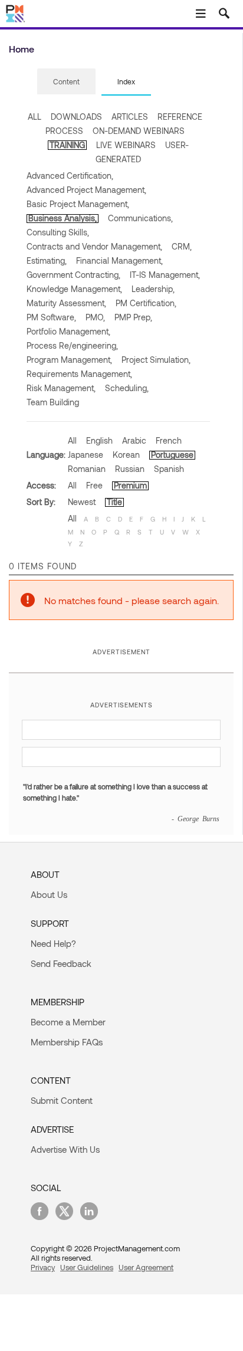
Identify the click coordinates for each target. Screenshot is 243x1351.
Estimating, (47, 260)
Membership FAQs (67, 1042)
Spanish (169, 469)
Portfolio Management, (68, 331)
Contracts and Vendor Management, (94, 246)
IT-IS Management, (165, 275)
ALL (34, 117)
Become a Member (68, 1021)
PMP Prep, (133, 317)
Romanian (87, 469)
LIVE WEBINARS (126, 145)
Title (114, 502)
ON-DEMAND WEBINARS (139, 131)
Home (21, 48)
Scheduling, (127, 388)
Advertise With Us (65, 1149)
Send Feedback (61, 963)
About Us (49, 894)
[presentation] (66, 81)
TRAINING (67, 145)
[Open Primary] (200, 13)
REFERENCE (179, 117)
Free (94, 485)
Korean (126, 455)
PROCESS (64, 131)
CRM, (182, 246)
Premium (130, 485)
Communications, (140, 218)
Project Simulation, (156, 360)
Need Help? (53, 943)
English (99, 440)
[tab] (66, 82)
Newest (82, 502)
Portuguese (172, 455)
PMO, (95, 317)
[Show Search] (224, 13)
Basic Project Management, (78, 204)
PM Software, (51, 317)
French (169, 440)
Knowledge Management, (74, 289)
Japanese (85, 455)
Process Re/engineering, (72, 345)
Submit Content (62, 1100)
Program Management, (69, 360)
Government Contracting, (73, 275)
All (72, 440)
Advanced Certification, (70, 175)
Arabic (134, 440)
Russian (130, 469)
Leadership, (153, 289)
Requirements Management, (79, 374)
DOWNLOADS (76, 117)
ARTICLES (129, 117)
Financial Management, (119, 260)
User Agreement (146, 1267)
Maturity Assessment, (66, 303)
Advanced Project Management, (86, 190)
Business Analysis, (62, 218)
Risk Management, (61, 388)
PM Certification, (146, 303)
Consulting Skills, (58, 232)
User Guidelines (86, 1267)
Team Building (53, 402)
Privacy (43, 1267)
